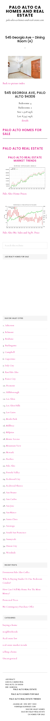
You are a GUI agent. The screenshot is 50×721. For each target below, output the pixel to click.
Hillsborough (12, 392)
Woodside (11, 552)
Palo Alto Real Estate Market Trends (25, 159)
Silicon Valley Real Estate (33, 712)
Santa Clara (11, 519)
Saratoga (10, 525)
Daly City (9, 365)
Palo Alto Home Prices (15, 193)
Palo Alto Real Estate (23, 148)
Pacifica (9, 458)
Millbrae (10, 425)
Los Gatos (10, 412)
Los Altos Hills (13, 405)
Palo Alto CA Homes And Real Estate (25, 11)
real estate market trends (15, 644)
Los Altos (10, 398)
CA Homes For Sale (36, 714)
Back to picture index (14, 83)
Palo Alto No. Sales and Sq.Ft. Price (21, 232)
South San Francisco (16, 532)
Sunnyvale (11, 539)
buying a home (10, 625)
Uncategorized (10, 658)
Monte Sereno (13, 439)
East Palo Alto (11, 372)
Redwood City (13, 479)
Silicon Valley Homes (35, 709)
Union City (11, 545)
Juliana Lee (18, 704)
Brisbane (9, 338)
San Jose (10, 505)
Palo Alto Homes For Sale (22, 132)
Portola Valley (13, 472)
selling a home (10, 651)
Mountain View (13, 445)
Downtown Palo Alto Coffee (16, 572)
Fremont (10, 385)
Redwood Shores (14, 485)
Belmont (9, 332)
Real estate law (10, 638)
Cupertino (10, 358)
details (25, 120)
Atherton (9, 325)
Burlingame (11, 345)
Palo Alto (10, 465)
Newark (10, 452)
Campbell (10, 352)
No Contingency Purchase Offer (18, 606)
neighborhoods (10, 631)
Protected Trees (10, 600)
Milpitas (10, 432)
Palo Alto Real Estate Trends (25, 699)
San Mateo (11, 512)
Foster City (10, 378)
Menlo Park (11, 418)
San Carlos (11, 499)
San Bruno (11, 492)
